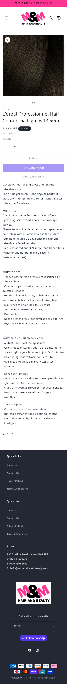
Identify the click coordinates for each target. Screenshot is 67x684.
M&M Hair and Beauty (27, 678)
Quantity (7, 138)
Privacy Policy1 (15, 480)
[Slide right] (41, 103)
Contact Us (13, 473)
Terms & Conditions (18, 488)
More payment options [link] (33, 176)
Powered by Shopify (47, 678)
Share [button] (10, 433)
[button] (7, 18)
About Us (12, 465)
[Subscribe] (53, 626)
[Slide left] (26, 103)
